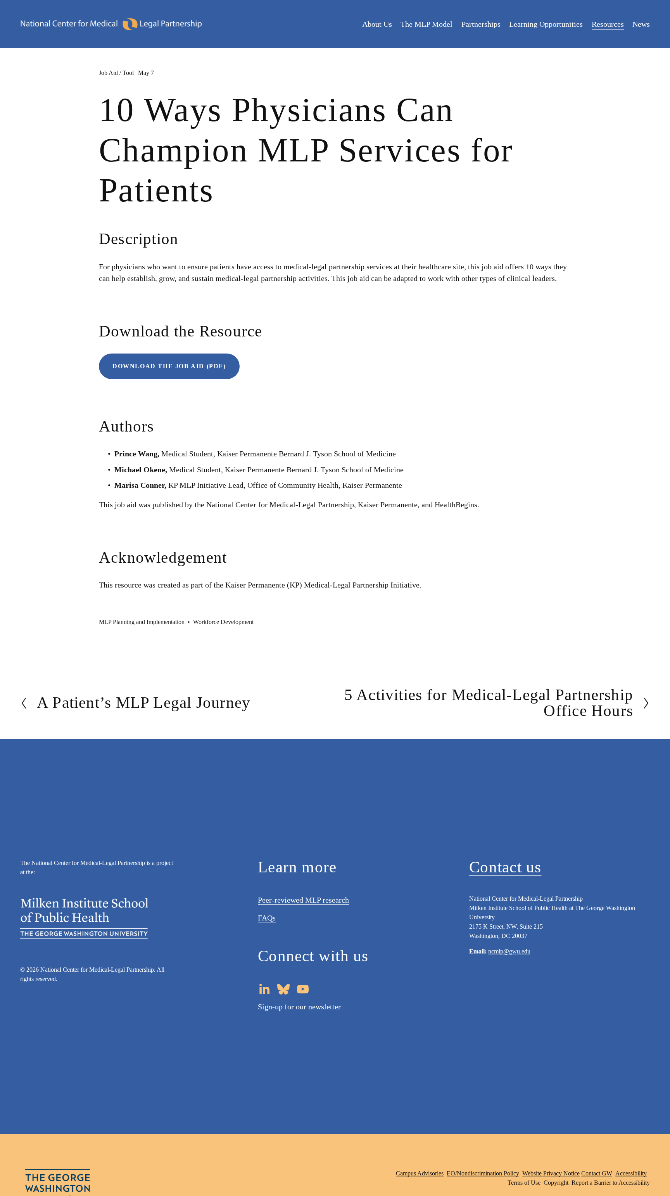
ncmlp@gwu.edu (509, 951)
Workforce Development (223, 622)
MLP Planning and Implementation (142, 622)
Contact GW (596, 1173)
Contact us (505, 867)
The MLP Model (426, 24)
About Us (377, 24)
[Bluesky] (283, 989)
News (641, 24)
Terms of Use (524, 1182)
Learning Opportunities (546, 24)
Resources (608, 24)
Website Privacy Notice (551, 1173)
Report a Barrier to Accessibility (611, 1182)
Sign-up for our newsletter (299, 1006)
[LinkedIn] (264, 989)
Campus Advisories (420, 1173)
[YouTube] (303, 989)
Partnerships (481, 24)
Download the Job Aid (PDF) (169, 366)
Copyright (556, 1182)
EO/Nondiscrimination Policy (483, 1173)
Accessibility (631, 1173)
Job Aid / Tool (116, 72)
